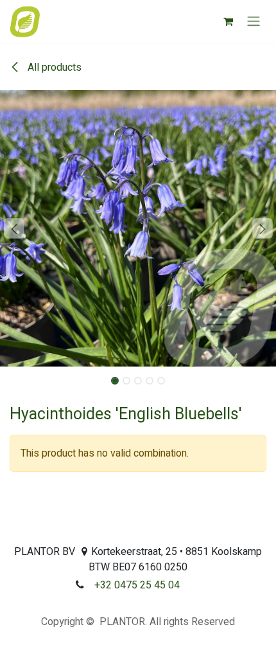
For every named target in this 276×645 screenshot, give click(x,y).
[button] (14, 228)
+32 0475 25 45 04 (137, 585)
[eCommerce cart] (228, 21)
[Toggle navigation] (253, 21)
